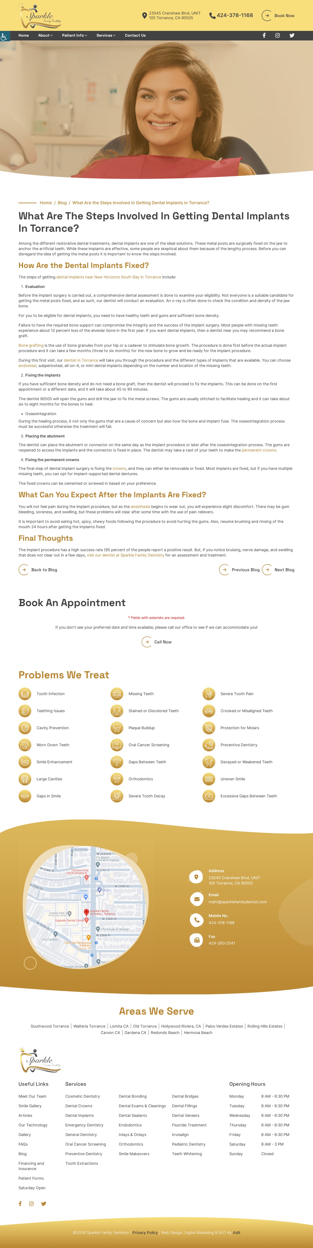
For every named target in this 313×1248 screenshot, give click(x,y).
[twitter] (291, 35)
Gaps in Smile (49, 796)
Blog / (65, 202)
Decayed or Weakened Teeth (247, 762)
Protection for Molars (240, 728)
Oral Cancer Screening (149, 745)
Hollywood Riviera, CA (181, 1026)
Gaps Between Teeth (147, 762)
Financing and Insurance (31, 1166)
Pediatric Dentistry (188, 1144)
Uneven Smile (233, 779)
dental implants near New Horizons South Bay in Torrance (108, 277)
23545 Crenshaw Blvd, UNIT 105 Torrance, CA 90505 (175, 15)
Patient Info (73, 35)
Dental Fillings (184, 1106)
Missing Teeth (141, 694)
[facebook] (264, 35)
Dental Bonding (133, 1096)
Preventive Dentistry (239, 745)
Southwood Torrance (50, 1026)
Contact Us (135, 35)
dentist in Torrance (81, 360)
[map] (86, 907)
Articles (25, 1115)
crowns (119, 468)
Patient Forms (31, 1178)
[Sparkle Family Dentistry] (40, 15)
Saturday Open (32, 1188)
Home (24, 35)
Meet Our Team (32, 1096)
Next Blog (284, 569)
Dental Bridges (185, 1096)
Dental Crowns (78, 1106)
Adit (236, 1232)
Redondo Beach (165, 1032)
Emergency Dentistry (84, 1125)
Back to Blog (44, 569)
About (43, 35)
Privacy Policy (145, 1232)
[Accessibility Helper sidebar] (5, 36)
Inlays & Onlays (132, 1134)
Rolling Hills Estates (264, 1026)
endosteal (27, 365)
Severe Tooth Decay (147, 796)
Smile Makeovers (134, 1154)
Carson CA (110, 1032)
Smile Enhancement (54, 762)
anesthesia (140, 506)
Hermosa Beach (198, 1032)
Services (104, 35)
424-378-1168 (235, 15)
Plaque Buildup (142, 728)
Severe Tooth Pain (237, 694)
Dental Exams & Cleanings (142, 1106)
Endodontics (130, 1125)
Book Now (284, 15)
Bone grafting (31, 345)
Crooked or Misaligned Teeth (247, 711)
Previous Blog (246, 569)
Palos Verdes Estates (224, 1026)
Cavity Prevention (53, 728)
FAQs (23, 1144)
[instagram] (277, 35)
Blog (23, 1154)
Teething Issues (51, 711)
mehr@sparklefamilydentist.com (238, 902)
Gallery (25, 1134)
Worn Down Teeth (53, 745)
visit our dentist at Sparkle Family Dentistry (125, 555)
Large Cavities (49, 779)
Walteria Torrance (89, 1026)
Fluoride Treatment (189, 1125)
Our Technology (33, 1125)
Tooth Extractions (81, 1163)
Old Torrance (145, 1026)
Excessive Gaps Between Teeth (249, 796)
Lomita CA (119, 1026)
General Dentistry (81, 1134)
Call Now (163, 642)
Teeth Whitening (187, 1154)
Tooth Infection (51, 694)
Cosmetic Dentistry (82, 1096)
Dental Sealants (133, 1115)
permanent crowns (259, 450)
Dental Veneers (185, 1115)
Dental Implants (79, 1115)
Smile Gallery (30, 1106)
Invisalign (180, 1134)
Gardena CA (135, 1032)
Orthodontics (141, 779)
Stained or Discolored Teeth (154, 711)
